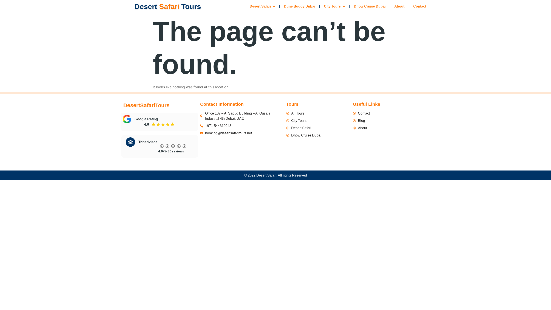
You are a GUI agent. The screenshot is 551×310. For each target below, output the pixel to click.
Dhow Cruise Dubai (369, 6)
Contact (419, 6)
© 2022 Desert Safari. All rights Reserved (275, 175)
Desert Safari (260, 6)
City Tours (332, 6)
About (399, 6)
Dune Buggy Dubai (299, 6)
